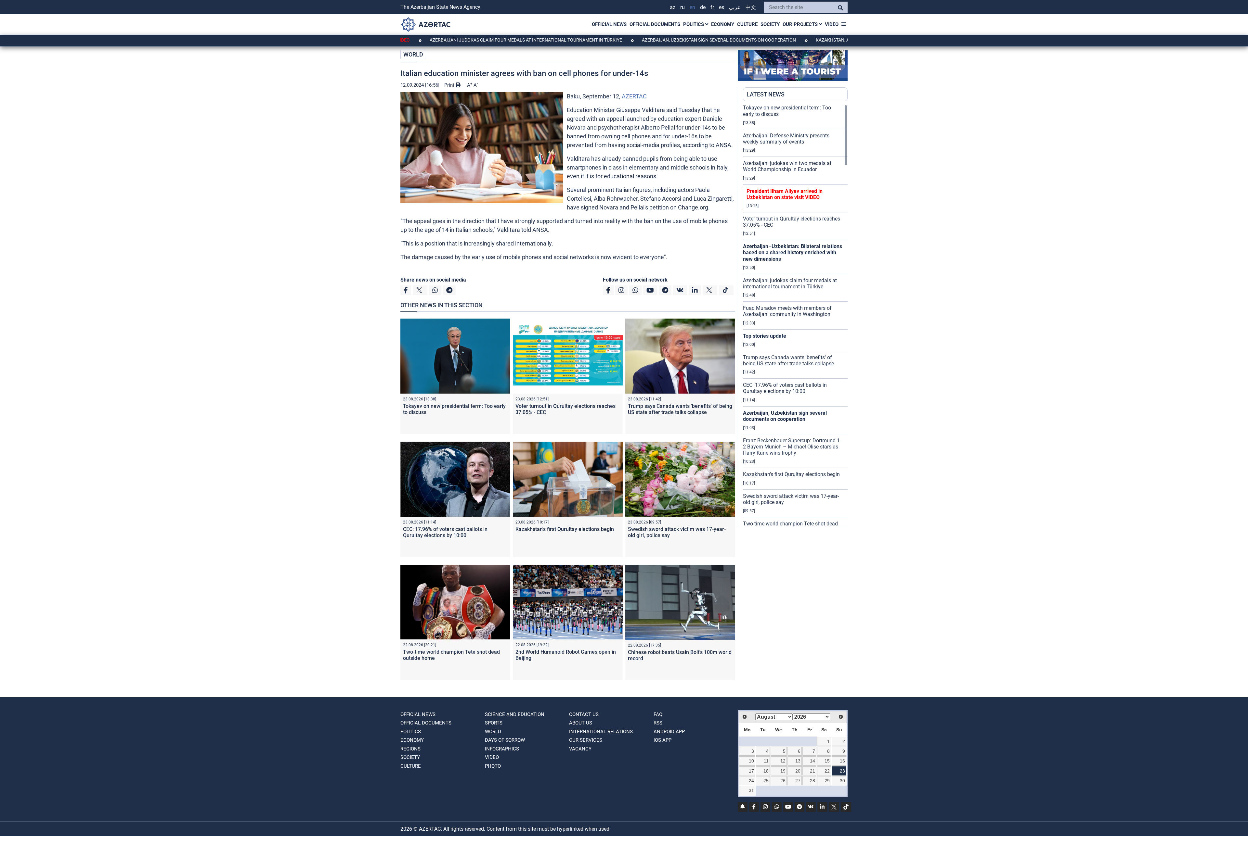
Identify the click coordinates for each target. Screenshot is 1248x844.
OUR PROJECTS (801, 24)
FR (712, 7)
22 (827, 771)
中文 (751, 7)
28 (812, 780)
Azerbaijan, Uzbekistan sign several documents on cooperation (673, 40)
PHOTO (493, 766)
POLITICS (694, 24)
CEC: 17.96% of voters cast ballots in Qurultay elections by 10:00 (445, 532)
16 (842, 760)
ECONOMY (722, 24)
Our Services (585, 740)
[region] (795, 316)
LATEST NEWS (766, 94)
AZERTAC (634, 96)
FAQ (658, 714)
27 (797, 780)
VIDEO (831, 24)
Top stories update (764, 336)
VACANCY (580, 749)
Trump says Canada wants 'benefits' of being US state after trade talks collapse (680, 409)
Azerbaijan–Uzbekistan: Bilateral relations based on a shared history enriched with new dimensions (792, 252)
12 (783, 760)
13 (797, 760)
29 (827, 780)
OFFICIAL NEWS (609, 24)
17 (751, 771)
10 (751, 760)
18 (766, 771)
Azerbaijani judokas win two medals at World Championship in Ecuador (787, 166)
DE (703, 7)
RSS (658, 723)
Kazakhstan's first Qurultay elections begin (564, 529)
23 (842, 771)
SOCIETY (770, 24)
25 (766, 780)
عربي (735, 7)
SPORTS (493, 723)
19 (783, 771)
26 (783, 780)
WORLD (413, 54)
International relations (601, 732)
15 (827, 760)
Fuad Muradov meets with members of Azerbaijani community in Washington (787, 311)
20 (797, 771)
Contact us (584, 714)
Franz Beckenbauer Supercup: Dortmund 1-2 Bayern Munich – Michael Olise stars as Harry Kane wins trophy (792, 446)
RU (682, 7)
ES (721, 7)
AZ (672, 7)
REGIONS (410, 749)
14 (812, 760)
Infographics (502, 749)
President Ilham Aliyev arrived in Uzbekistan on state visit (785, 194)
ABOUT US (580, 723)
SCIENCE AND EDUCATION (514, 714)
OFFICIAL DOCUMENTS (655, 24)
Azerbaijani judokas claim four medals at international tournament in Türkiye (480, 40)
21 (812, 771)
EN (692, 7)
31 (751, 790)
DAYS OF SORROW (505, 740)
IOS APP (662, 740)
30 (842, 780)
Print (450, 85)
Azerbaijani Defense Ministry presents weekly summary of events (786, 138)
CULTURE (747, 24)
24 (751, 780)
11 (766, 760)
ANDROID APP (669, 732)
